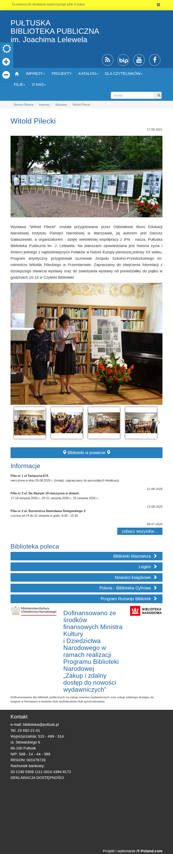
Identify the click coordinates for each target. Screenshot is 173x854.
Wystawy (61, 104)
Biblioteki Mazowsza (132, 556)
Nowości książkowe (133, 577)
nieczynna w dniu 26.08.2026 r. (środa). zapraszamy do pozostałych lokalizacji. (65, 480)
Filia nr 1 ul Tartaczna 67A (30, 475)
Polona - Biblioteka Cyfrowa (125, 588)
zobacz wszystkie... (140, 531)
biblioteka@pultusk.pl (41, 724)
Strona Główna (24, 104)
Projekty (62, 73)
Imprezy (44, 104)
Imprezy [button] (34, 73)
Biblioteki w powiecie (86, 452)
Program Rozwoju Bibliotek (126, 598)
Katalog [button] (87, 73)
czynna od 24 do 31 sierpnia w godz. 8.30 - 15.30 (44, 515)
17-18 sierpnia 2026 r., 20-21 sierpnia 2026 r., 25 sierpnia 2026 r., (55, 498)
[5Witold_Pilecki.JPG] (67, 423)
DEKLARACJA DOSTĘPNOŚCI (37, 778)
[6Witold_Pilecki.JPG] (141, 423)
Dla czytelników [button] (123, 73)
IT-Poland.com (149, 851)
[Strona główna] (16, 73)
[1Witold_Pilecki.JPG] (104, 423)
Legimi (145, 566)
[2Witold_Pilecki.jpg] (30, 423)
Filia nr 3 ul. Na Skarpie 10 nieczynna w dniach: (45, 493)
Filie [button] (18, 84)
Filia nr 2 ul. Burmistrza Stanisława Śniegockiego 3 (48, 511)
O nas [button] (38, 84)
